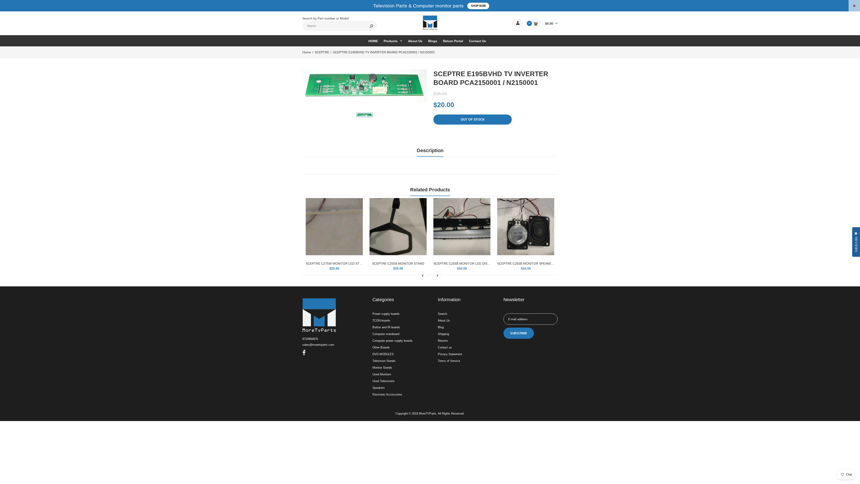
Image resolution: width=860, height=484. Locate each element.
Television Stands (384, 361)
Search (442, 313)
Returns (443, 340)
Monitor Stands (382, 367)
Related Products (430, 189)
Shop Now (478, 5)
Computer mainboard (385, 334)
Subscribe (518, 333)
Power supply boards (386, 313)
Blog (441, 327)
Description (430, 150)
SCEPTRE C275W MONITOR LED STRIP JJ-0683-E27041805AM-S (354, 263)
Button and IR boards (386, 327)
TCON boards (381, 320)
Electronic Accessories (387, 394)
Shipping (443, 334)
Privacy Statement (450, 354)
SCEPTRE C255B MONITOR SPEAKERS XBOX (531, 263)
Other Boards (381, 347)
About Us (444, 320)
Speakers (378, 387)
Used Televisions (383, 381)
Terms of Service (449, 361)
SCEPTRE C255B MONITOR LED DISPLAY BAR (467, 263)
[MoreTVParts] (430, 29)
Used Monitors (381, 374)
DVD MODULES (383, 354)
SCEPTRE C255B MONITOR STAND (398, 263)
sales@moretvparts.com (318, 344)
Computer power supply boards (392, 340)
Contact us (445, 347)
